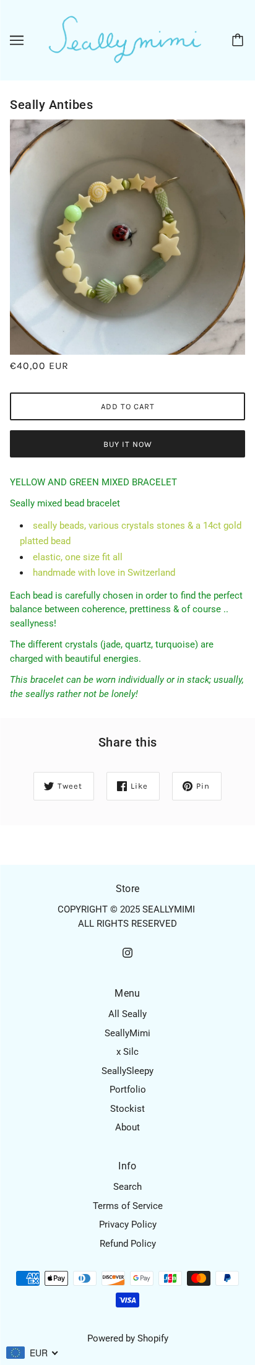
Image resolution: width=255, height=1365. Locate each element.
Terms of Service (128, 1205)
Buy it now (127, 444)
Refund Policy (128, 1243)
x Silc (127, 1051)
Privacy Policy (128, 1224)
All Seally (127, 1014)
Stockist (127, 1108)
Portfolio (128, 1089)
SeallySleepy (127, 1071)
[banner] (125, 39)
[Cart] (239, 40)
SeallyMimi (127, 1033)
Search (127, 1186)
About (127, 1127)
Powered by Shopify (127, 1338)
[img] (127, 952)
